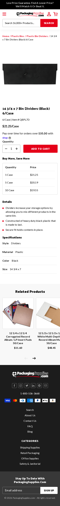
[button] (4, 14)
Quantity (8, 141)
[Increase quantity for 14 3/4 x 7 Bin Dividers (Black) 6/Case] (18, 149)
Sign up (49, 490)
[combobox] (21, 23)
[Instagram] (20, 385)
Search (49, 23)
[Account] (49, 14)
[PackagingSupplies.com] (30, 13)
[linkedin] (33, 385)
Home (5, 36)
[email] (45, 385)
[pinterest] (39, 385)
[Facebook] (14, 385)
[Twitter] (26, 385)
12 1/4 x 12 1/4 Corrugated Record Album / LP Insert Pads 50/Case (18, 338)
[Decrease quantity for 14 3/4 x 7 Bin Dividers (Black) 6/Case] (4, 149)
